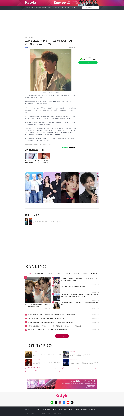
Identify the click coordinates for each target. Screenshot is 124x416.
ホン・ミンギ (81, 367)
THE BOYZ (89, 367)
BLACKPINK (74, 367)
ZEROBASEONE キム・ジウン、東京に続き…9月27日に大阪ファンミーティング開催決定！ (51, 315)
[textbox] (90, 7)
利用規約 (49, 413)
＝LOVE (58, 367)
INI (94, 367)
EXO (34, 371)
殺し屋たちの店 (56, 371)
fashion (60, 7)
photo (67, 7)
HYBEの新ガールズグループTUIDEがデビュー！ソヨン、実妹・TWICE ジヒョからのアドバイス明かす (80, 279)
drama (50, 7)
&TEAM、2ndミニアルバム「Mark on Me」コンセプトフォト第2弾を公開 (47, 330)
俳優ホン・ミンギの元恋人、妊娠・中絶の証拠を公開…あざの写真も (46, 318)
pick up (27, 7)
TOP (26, 37)
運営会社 (27, 413)
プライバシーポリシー (62, 413)
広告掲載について (34, 413)
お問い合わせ (42, 413)
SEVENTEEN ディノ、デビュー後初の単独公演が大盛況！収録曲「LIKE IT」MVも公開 (50, 322)
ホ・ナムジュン (38, 367)
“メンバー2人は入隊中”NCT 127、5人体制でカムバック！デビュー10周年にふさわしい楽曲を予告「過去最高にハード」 (79, 295)
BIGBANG (53, 367)
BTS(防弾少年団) (29, 367)
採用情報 (54, 413)
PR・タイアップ (92, 409)
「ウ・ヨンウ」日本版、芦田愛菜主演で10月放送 (74, 286)
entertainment (36, 7)
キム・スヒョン (66, 367)
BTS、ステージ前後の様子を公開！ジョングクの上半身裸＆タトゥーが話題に (37, 305)
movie (55, 7)
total (30, 273)
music (44, 7)
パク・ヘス (46, 367)
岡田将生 (63, 371)
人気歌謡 (48, 371)
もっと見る (62, 336)
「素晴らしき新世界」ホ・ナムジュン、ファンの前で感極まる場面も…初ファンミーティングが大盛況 (54, 326)
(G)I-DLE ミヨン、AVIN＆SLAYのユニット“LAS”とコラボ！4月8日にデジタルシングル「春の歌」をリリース (31, 162)
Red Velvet (28, 371)
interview (73, 7)
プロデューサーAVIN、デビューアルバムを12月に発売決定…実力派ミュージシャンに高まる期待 (44, 162)
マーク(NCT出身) (40, 371)
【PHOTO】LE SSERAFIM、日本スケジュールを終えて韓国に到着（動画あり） (79, 304)
